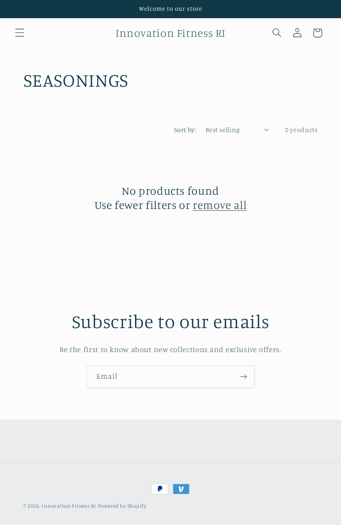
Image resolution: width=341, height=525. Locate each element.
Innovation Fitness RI (69, 506)
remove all (219, 205)
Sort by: (185, 129)
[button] (19, 33)
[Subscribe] (244, 376)
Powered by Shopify (122, 506)
